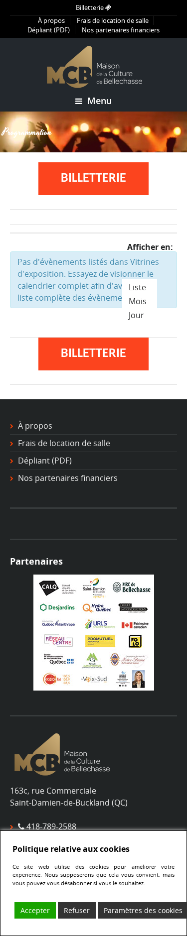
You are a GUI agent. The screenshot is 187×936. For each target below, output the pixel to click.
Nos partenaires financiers (121, 29)
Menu (98, 101)
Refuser (77, 910)
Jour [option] (136, 315)
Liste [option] (137, 287)
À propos (51, 20)
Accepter (35, 910)
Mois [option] (138, 301)
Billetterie (90, 7)
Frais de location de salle (113, 20)
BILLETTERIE (93, 178)
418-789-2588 (51, 826)
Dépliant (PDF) (48, 29)
